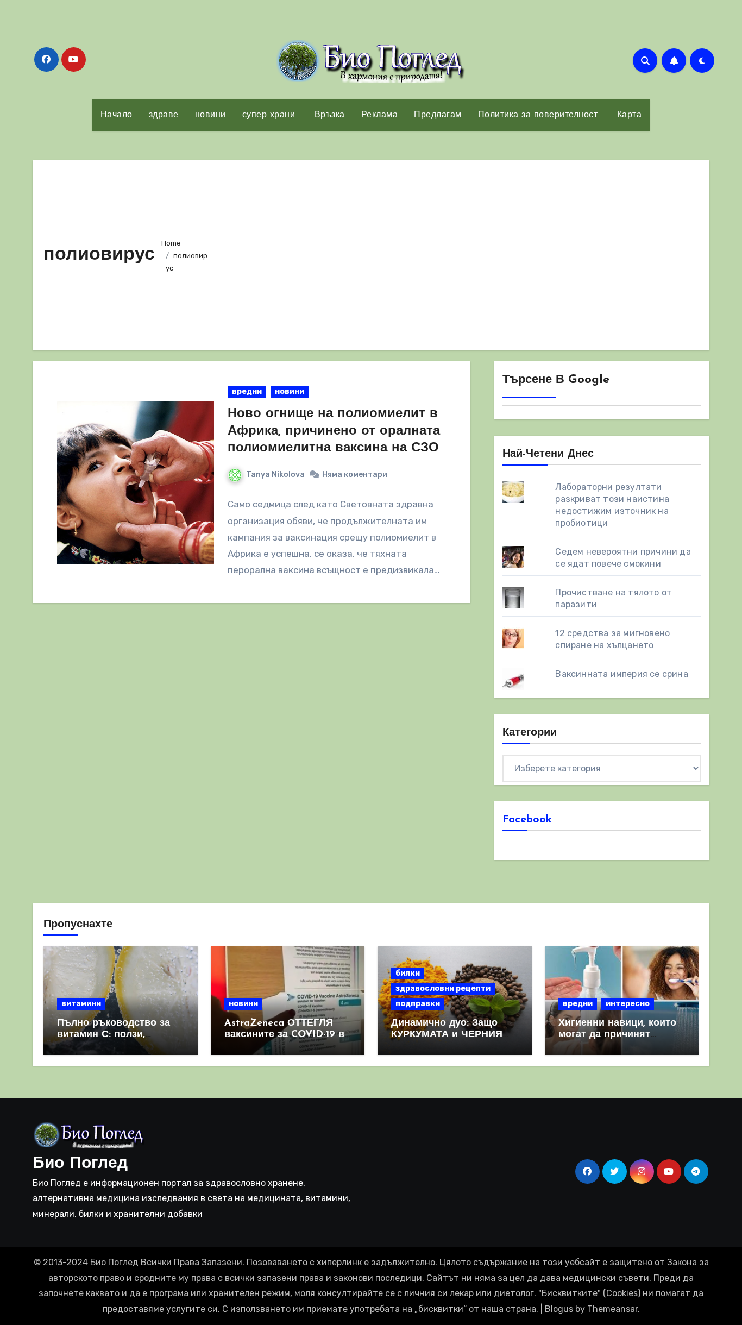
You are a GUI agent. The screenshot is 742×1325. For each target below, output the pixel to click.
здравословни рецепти (443, 988)
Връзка (328, 115)
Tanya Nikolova (275, 474)
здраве (164, 115)
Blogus (559, 1309)
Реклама (379, 115)
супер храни (268, 115)
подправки (417, 1003)
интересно (628, 1003)
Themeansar (612, 1309)
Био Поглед (80, 1164)
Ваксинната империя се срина (621, 674)
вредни (247, 391)
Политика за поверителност (538, 115)
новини (210, 115)
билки (407, 973)
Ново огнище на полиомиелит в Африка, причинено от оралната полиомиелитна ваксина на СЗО (334, 430)
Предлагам (438, 115)
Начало (116, 115)
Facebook (527, 819)
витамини (81, 1003)
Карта (628, 115)
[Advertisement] (457, 253)
